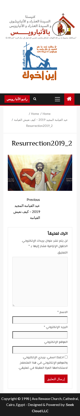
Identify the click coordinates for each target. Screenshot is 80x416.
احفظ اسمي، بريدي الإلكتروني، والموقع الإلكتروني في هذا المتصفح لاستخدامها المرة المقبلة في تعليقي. (43, 363)
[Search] (35, 99)
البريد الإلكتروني (56, 327)
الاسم (62, 312)
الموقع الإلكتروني (56, 342)
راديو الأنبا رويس (17, 99)
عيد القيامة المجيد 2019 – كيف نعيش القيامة (26, 208)
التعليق (63, 252)
